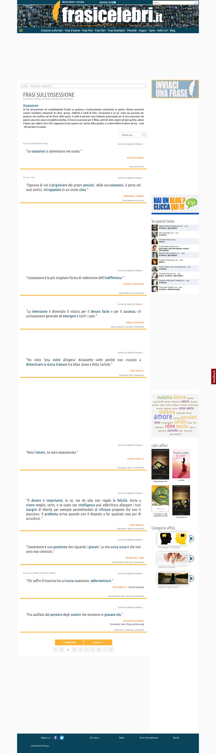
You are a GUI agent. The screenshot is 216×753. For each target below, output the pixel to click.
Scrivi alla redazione (149, 737)
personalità (180, 413)
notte (56, 360)
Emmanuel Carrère (134, 196)
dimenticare (34, 364)
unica (114, 547)
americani (167, 408)
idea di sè (129, 562)
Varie (152, 30)
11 (111, 649)
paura (190, 423)
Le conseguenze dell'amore (43, 573)
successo (129, 311)
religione (175, 405)
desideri (168, 402)
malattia (164, 397)
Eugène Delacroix (166, 260)
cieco (82, 190)
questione (60, 547)
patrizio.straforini (133, 284)
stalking (167, 411)
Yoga (33, 177)
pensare (160, 408)
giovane (109, 614)
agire (181, 431)
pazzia (190, 408)
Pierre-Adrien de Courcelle (170, 266)
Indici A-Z (162, 30)
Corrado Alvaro (165, 273)
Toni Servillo (119, 587)
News (121, 737)
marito (168, 405)
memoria (193, 402)
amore (62, 364)
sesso (157, 422)
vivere (30, 505)
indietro (69, 642)
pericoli (188, 413)
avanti (98, 642)
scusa (123, 547)
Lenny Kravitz (136, 525)
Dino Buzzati (164, 232)
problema (51, 514)
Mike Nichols (137, 370)
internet (176, 418)
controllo (172, 430)
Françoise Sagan (166, 287)
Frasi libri (100, 30)
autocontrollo (158, 402)
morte (121, 630)
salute (180, 421)
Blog (172, 30)
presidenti (139, 630)
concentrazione (167, 423)
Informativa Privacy (40, 745)
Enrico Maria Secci (167, 246)
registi (162, 405)
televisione (39, 311)
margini (31, 509)
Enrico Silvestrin (135, 322)
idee (170, 425)
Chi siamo (94, 737)
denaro (96, 311)
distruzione (188, 431)
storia (51, 364)
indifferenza (113, 278)
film (131, 375)
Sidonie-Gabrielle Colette (170, 280)
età (118, 614)
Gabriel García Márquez (169, 226)
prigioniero (59, 185)
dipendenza (159, 427)
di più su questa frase (131, 144)
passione (155, 405)
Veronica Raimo (135, 157)
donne (179, 397)
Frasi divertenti (116, 30)
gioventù (120, 562)
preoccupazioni (175, 434)
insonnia (129, 596)
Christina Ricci (165, 239)
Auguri (143, 30)
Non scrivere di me (39, 143)
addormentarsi (101, 581)
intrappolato (52, 190)
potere (185, 401)
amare (124, 467)
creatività (183, 405)
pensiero (56, 614)
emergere (69, 316)
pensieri (88, 185)
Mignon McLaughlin (167, 253)
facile (105, 311)
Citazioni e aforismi (52, 30)
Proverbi (132, 30)
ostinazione (176, 402)
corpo (182, 408)
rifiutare (105, 509)
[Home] (108, 14)
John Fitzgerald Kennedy (132, 624)
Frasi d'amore (72, 30)
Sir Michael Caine (135, 557)
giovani (93, 547)
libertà (130, 528)
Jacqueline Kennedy (133, 620)
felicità (122, 500)
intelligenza (86, 505)
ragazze (192, 427)
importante (54, 500)
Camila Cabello (135, 458)
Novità (176, 737)
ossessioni (38, 151)
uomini (76, 614)
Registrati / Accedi (73, 2)
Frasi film (87, 30)
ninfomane (162, 431)
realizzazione (193, 405)
